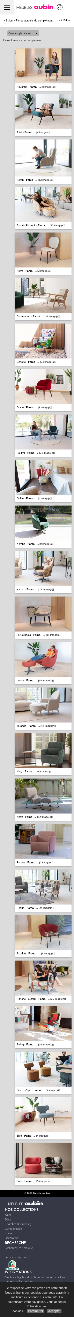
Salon (9, 20)
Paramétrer (35, 1311)
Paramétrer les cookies (19, 1281)
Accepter (54, 1311)
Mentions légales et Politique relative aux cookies (35, 1277)
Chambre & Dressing (18, 1224)
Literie (8, 1233)
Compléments (13, 1228)
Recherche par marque (19, 1248)
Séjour (9, 1219)
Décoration (11, 1238)
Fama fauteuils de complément (34, 20)
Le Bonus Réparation (17, 1257)
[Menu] (7, 7)
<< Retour (65, 20)
